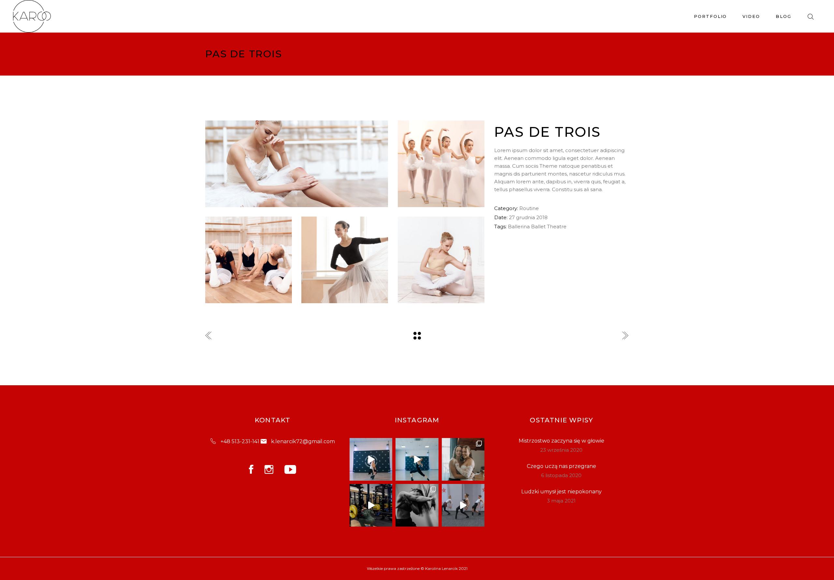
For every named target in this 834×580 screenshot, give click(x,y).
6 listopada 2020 (561, 475)
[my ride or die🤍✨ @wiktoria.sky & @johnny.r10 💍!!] (463, 459)
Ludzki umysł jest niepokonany (561, 491)
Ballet (538, 226)
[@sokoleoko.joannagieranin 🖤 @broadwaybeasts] (416, 505)
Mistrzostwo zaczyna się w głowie (561, 441)
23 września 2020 (561, 450)
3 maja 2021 (561, 501)
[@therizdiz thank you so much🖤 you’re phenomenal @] (463, 505)
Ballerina (519, 226)
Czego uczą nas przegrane (561, 466)
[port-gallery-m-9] (248, 260)
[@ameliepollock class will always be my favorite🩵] (371, 459)
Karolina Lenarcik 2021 (446, 568)
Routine (529, 208)
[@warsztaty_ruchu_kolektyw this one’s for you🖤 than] (416, 459)
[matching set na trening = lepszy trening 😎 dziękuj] (371, 505)
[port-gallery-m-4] (441, 260)
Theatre (557, 226)
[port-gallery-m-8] (344, 260)
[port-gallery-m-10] (296, 163)
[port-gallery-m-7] (441, 163)
